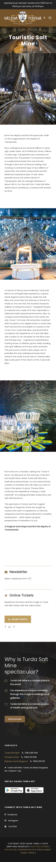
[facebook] (5, 627)
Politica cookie (39, 846)
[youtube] (9, 627)
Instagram (13, 820)
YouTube (12, 826)
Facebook (12, 814)
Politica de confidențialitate (21, 849)
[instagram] (14, 627)
